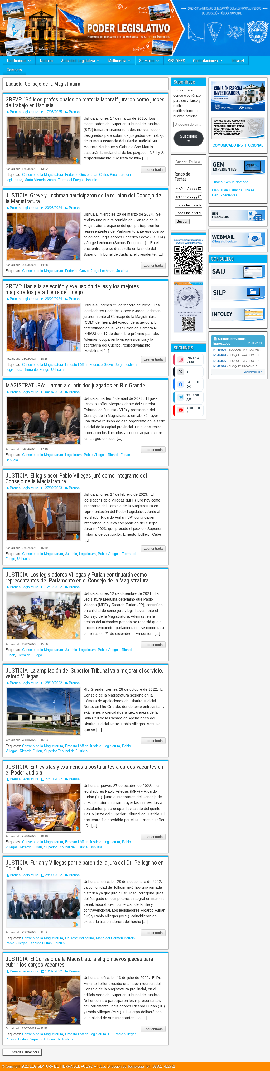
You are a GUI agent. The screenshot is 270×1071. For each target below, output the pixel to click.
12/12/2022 (53, 587)
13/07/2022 (53, 971)
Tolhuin (59, 943)
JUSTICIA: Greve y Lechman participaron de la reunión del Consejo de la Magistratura (83, 198)
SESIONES (176, 60)
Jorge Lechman (102, 271)
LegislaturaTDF (100, 1034)
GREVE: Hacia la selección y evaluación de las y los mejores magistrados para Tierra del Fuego (72, 289)
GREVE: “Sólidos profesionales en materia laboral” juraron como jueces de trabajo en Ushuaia (85, 102)
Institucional (16, 60)
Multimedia (117, 60)
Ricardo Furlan (119, 455)
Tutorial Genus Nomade (230, 182)
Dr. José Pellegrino (79, 938)
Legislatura (14, 180)
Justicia (125, 175)
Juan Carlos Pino (104, 175)
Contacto (14, 69)
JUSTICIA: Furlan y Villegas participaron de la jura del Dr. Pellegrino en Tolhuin (84, 865)
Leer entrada (153, 170)
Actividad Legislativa (78, 60)
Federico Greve (77, 175)
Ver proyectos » (253, 371)
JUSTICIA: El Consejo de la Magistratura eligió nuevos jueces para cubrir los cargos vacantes (79, 962)
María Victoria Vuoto (40, 180)
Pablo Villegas (95, 455)
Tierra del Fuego (70, 180)
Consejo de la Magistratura (42, 175)
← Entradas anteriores (22, 1052)
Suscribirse (188, 138)
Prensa (74, 112)
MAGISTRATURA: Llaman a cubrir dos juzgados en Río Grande (75, 385)
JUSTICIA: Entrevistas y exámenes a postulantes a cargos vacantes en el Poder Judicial (84, 769)
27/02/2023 (53, 488)
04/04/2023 (53, 392)
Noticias (46, 60)
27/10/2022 (53, 779)
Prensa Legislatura (24, 112)
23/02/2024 (53, 299)
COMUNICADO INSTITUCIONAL (238, 145)
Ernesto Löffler (76, 365)
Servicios (147, 60)
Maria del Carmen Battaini (116, 938)
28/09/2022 (53, 875)
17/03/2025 (53, 112)
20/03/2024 (53, 208)
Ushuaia (91, 180)
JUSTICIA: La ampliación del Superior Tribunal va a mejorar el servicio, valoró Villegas (84, 673)
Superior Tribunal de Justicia (66, 751)
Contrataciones (205, 60)
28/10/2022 (53, 683)
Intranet (238, 60)
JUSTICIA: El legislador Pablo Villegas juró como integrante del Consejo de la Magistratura (76, 478)
